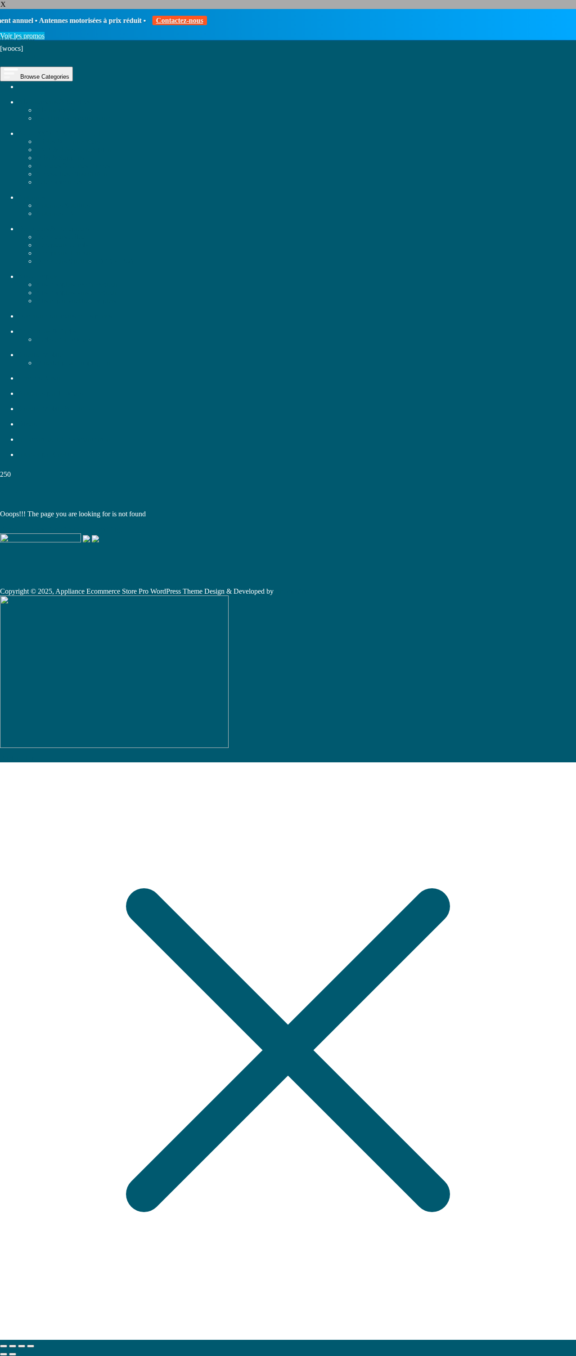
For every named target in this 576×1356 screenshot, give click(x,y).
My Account (18, 56)
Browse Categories (43, 76)
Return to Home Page (61, 529)
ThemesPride (293, 591)
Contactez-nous (165, 20)
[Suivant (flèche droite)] (12, 1354)
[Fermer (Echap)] (30, 1346)
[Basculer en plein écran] (12, 1346)
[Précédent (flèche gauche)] (3, 1354)
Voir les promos (22, 36)
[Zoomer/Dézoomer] (3, 1346)
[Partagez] (21, 1346)
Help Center (17, 40)
